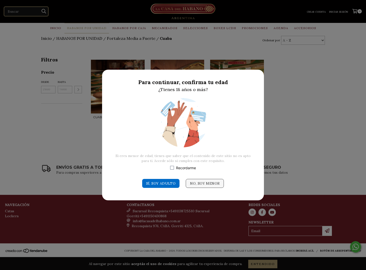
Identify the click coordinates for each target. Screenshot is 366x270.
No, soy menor (205, 183)
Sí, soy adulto (161, 183)
